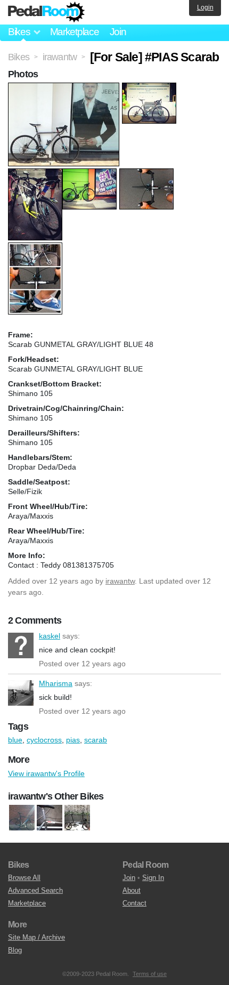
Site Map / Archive (36, 937)
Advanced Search (35, 890)
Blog (15, 950)
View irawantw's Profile (46, 773)
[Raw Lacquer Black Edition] (77, 817)
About (131, 890)
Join (118, 31)
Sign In (153, 878)
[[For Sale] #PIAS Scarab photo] (65, 88)
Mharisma (21, 693)
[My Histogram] (22, 817)
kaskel (21, 645)
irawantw (120, 581)
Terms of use (150, 974)
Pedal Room (46, 12)
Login (205, 7)
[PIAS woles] (49, 817)
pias (73, 740)
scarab (95, 740)
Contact (134, 903)
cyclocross (44, 740)
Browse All (24, 878)
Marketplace (74, 31)
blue (15, 740)
